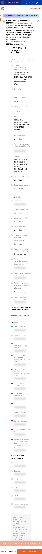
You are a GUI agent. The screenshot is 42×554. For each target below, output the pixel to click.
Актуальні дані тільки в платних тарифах (21, 543)
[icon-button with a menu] (39, 8)
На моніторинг (30, 551)
